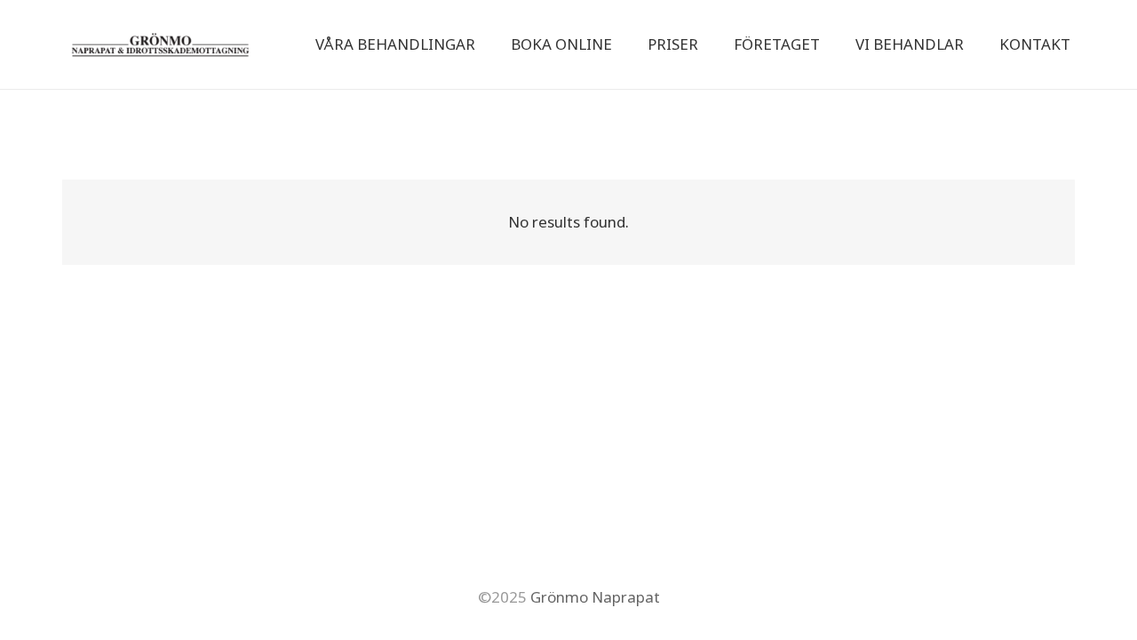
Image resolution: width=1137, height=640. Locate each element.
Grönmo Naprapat (593, 597)
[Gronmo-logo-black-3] (160, 44)
